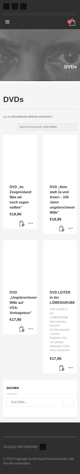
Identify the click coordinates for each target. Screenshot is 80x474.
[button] (22, 223)
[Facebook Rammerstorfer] (43, 447)
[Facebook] (6, 6)
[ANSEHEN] (30, 223)
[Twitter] (15, 6)
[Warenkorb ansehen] (72, 22)
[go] (68, 402)
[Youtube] (23, 6)
